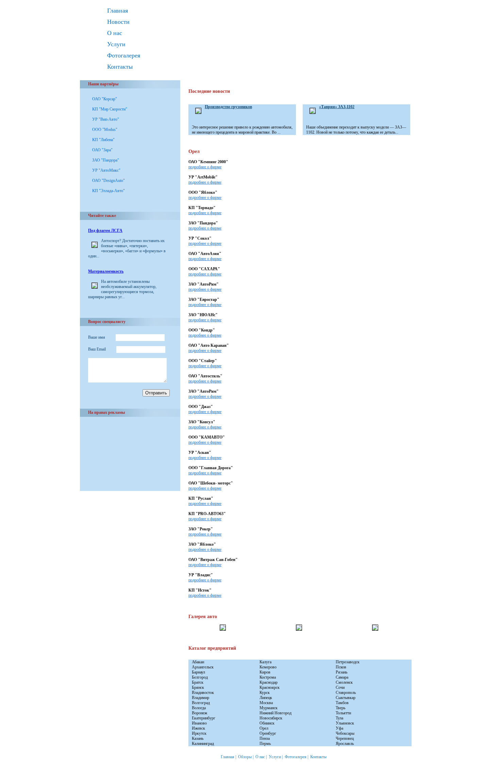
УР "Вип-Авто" (105, 119)
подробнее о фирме (204, 167)
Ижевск (198, 728)
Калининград (203, 743)
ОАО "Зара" (102, 150)
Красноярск (270, 687)
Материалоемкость (105, 271)
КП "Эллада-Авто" (108, 190)
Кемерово (268, 667)
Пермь (265, 743)
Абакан (198, 662)
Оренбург (268, 733)
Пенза (265, 738)
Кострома (268, 677)
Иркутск (199, 733)
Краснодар (269, 682)
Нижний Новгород (275, 713)
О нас (114, 33)
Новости (118, 21)
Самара (342, 677)
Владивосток (203, 692)
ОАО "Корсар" (104, 99)
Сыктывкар (345, 697)
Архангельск (203, 667)
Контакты (120, 66)
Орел (264, 728)
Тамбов (342, 702)
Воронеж (199, 713)
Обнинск (267, 723)
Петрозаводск (348, 662)
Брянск (198, 687)
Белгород (200, 677)
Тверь (340, 707)
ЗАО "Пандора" (105, 160)
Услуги (116, 44)
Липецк (266, 697)
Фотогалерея (123, 55)
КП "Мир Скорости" (109, 109)
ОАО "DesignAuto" (108, 180)
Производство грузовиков (228, 106)
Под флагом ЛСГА (105, 230)
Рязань (341, 672)
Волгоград (201, 702)
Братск (197, 682)
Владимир (200, 697)
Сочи (340, 687)
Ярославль (345, 743)
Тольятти (343, 713)
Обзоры (245, 756)
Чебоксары (345, 733)
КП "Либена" (103, 139)
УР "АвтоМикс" (106, 170)
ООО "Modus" (104, 129)
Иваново (199, 723)
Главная (117, 10)
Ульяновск (345, 723)
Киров (265, 672)
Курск (265, 692)
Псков (341, 667)
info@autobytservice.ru (117, 779)
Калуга (265, 662)
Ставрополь (346, 692)
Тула (339, 718)
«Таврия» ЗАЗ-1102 (336, 106)
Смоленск (344, 682)
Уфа (339, 728)
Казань (197, 738)
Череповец (345, 738)
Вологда (199, 707)
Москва (266, 702)
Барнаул (198, 672)
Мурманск (269, 707)
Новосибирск (271, 718)
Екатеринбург (203, 718)
